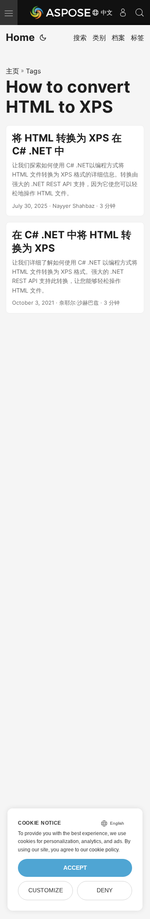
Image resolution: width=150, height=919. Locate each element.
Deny (104, 890)
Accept (75, 868)
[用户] (123, 12)
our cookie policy (99, 850)
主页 (12, 71)
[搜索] (139, 12)
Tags (33, 71)
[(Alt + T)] (43, 37)
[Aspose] (61, 12)
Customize (45, 890)
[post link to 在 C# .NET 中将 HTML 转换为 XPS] (75, 267)
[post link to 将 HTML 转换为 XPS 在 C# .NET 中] (75, 171)
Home (20, 37)
